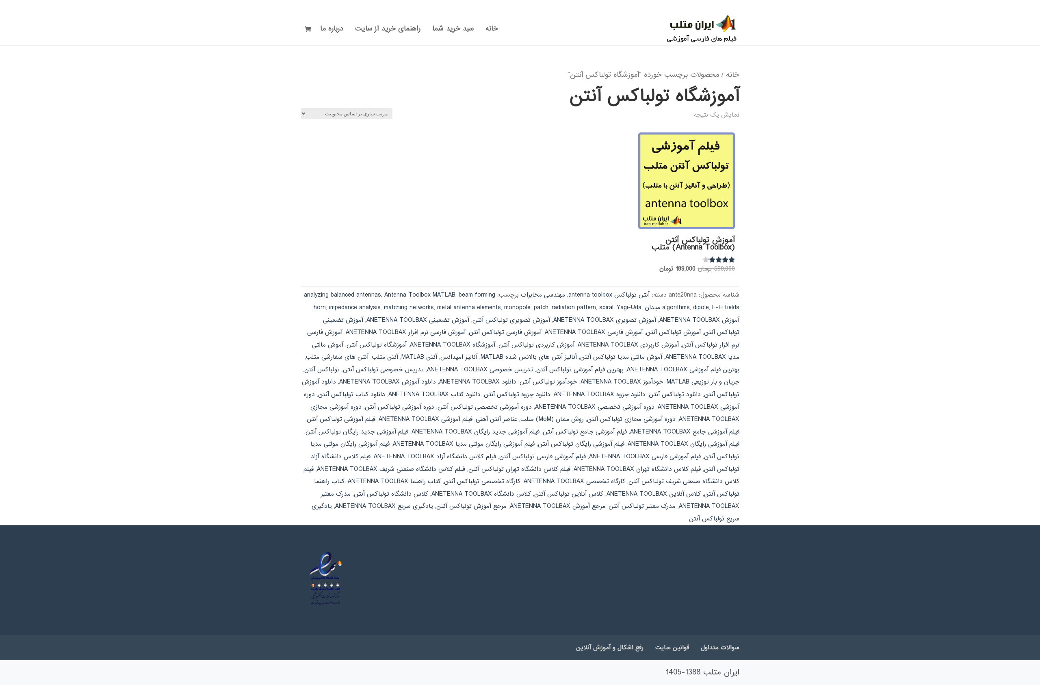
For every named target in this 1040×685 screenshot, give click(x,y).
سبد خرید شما (453, 30)
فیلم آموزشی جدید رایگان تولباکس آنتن (357, 432)
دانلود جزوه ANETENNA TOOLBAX (600, 394)
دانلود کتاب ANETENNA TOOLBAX (434, 394)
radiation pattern (574, 307)
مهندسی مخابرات (543, 295)
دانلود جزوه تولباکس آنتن (517, 394)
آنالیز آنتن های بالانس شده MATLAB (529, 357)
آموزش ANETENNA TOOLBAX (699, 320)
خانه (491, 30)
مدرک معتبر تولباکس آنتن (642, 506)
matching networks (409, 307)
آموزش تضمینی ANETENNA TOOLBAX (417, 320)
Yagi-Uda (629, 307)
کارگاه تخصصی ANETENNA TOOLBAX (574, 481)
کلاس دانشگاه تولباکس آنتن (391, 494)
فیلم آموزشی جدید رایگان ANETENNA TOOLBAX (476, 432)
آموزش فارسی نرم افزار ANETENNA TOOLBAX (406, 332)
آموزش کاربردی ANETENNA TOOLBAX (628, 345)
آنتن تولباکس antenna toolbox (609, 295)
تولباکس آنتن (322, 370)
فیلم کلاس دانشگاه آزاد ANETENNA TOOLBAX (435, 457)
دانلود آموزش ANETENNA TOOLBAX (387, 382)
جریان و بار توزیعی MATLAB (703, 382)
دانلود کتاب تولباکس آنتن (351, 394)
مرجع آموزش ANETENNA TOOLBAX (557, 506)
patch (541, 307)
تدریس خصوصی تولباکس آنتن (383, 370)
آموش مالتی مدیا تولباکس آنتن (621, 357)
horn (320, 307)
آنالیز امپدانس (458, 357)
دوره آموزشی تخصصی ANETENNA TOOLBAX (594, 407)
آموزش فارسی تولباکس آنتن (505, 332)
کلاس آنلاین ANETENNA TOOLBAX (654, 494)
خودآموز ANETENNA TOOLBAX (622, 382)
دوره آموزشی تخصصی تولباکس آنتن (485, 407)
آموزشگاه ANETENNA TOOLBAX (452, 345)
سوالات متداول (720, 647)
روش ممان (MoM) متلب (552, 419)
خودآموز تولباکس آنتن (548, 382)
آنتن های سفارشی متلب (337, 357)
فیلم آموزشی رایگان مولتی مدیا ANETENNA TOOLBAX (464, 444)
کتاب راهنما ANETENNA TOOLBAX (394, 481)
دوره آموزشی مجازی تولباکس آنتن (631, 419)
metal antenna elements (469, 307)
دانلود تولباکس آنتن (675, 394)
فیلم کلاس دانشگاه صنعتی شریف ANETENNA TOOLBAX (391, 469)
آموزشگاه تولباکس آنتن (377, 345)
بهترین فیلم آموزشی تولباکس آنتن (580, 370)
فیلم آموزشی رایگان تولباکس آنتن (581, 444)
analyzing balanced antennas (342, 295)
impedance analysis (355, 307)
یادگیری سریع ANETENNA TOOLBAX (384, 506)
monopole (517, 307)
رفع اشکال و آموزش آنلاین (610, 647)
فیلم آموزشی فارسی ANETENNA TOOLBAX (645, 457)
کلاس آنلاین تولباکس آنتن (568, 494)
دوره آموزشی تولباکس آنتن (399, 407)
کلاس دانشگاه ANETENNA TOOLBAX (481, 494)
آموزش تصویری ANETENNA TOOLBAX (604, 320)
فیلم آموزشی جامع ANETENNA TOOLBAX (684, 432)
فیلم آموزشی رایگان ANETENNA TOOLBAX (683, 444)
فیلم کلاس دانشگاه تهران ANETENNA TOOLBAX (637, 469)
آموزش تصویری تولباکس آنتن (511, 320)
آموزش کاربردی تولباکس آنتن (536, 345)
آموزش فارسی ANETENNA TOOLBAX (594, 332)
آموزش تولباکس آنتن (673, 332)
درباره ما (331, 30)
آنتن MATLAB (419, 357)
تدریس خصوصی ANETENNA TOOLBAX (480, 370)
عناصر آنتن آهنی (496, 419)
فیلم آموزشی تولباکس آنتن (341, 419)
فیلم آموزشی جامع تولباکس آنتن (585, 432)
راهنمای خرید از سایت (387, 30)
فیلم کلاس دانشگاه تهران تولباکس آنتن (519, 469)
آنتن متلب (385, 357)
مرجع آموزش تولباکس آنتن (471, 506)
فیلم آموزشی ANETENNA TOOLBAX (425, 419)
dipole (701, 307)
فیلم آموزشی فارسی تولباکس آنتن (542, 457)
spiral (606, 307)
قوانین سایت (672, 647)
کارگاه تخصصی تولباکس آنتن (482, 481)
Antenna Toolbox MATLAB (419, 295)
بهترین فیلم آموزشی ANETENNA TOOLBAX (683, 370)
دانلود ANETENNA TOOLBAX (477, 382)
